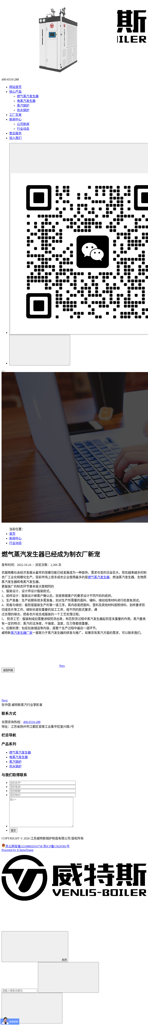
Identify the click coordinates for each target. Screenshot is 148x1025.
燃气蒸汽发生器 (28, 96)
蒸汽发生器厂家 (21, 632)
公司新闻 (23, 124)
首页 (12, 533)
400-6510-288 (31, 722)
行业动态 (23, 128)
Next (5, 700)
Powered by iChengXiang (17, 850)
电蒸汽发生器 (26, 101)
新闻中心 (15, 538)
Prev (62, 665)
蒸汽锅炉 (23, 105)
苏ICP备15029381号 (56, 846)
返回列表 (8, 670)
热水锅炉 (23, 110)
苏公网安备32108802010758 (24, 846)
